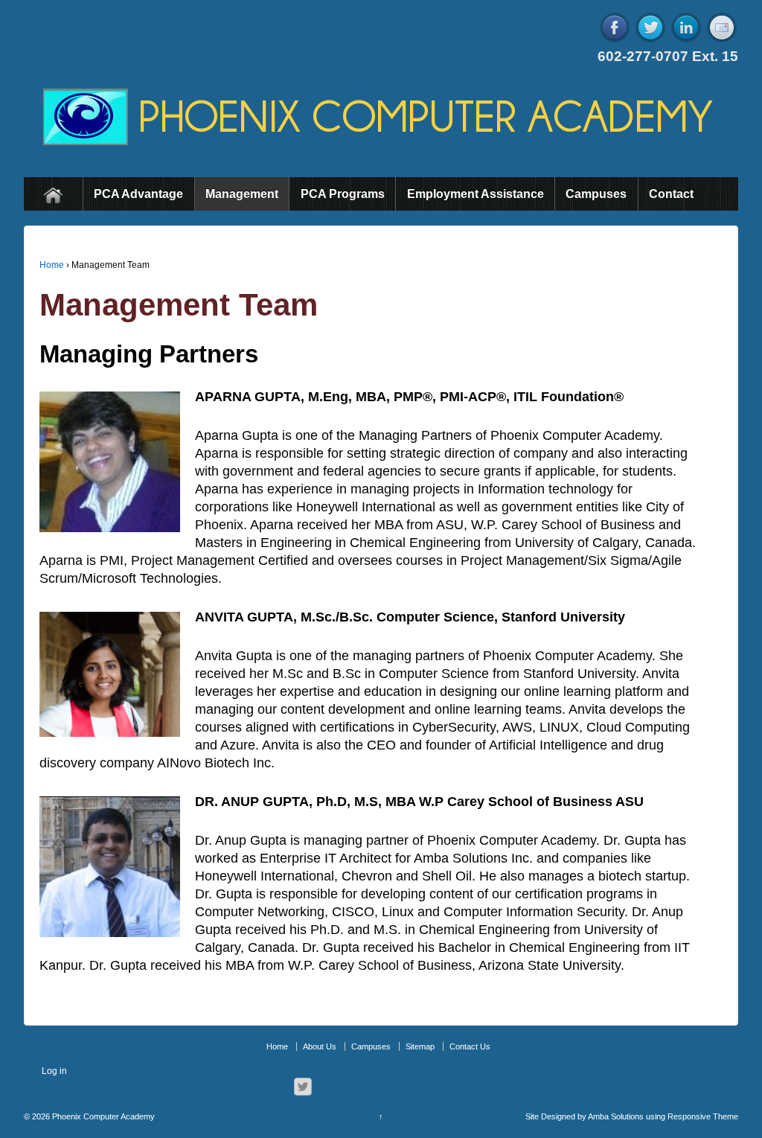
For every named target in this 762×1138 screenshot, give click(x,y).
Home (53, 194)
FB (615, 27)
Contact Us (469, 1046)
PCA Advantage (138, 194)
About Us (319, 1046)
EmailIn (722, 27)
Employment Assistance (475, 194)
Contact (671, 194)
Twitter (650, 27)
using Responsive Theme (692, 1116)
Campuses (596, 194)
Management (241, 194)
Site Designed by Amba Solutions (584, 1116)
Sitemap (420, 1046)
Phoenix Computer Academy (102, 1116)
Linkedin (686, 27)
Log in (54, 1071)
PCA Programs (343, 194)
